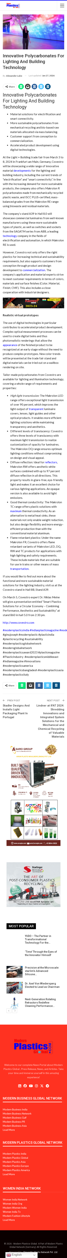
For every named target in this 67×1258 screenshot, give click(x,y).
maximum (16, 511)
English (16, 1254)
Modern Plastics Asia (14, 1161)
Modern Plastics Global (15, 1157)
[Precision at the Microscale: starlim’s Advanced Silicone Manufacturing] (15, 972)
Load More (9, 1129)
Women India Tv (12, 1211)
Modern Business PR (14, 1121)
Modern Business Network (17, 1113)
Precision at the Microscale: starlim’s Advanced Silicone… (42, 971)
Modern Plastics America (16, 1170)
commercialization (34, 270)
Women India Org (12, 1203)
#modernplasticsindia (16, 630)
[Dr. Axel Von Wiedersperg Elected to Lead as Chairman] (15, 988)
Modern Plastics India (14, 1153)
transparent (36, 409)
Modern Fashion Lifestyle (16, 1215)
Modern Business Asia (15, 1125)
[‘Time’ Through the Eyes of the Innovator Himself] (15, 956)
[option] (33, 971)
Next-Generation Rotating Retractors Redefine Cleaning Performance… (40, 1002)
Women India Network (15, 1199)
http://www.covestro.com (18, 622)
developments (22, 170)
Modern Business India (15, 1109)
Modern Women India (15, 1207)
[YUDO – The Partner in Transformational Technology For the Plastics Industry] (15, 940)
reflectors (51, 462)
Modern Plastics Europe (16, 1165)
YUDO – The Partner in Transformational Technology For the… (38, 939)
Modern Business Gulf (14, 1117)
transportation (19, 568)
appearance (10, 345)
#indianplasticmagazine (44, 630)
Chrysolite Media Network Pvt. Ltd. (40, 1252)
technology (10, 235)
